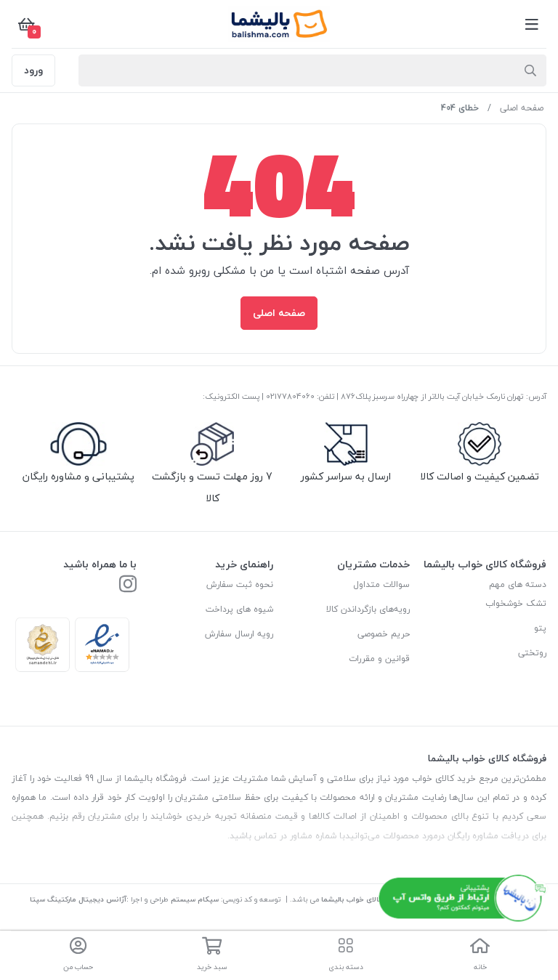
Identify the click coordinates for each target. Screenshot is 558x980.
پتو (540, 628)
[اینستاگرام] (128, 585)
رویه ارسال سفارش (239, 633)
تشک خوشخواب (515, 603)
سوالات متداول (381, 584)
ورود (33, 70)
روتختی (532, 652)
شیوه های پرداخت (239, 609)
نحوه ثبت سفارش (239, 584)
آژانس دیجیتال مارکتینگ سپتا (78, 899)
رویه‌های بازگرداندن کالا (368, 609)
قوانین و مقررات (379, 658)
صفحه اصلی (521, 108)
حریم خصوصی (383, 633)
